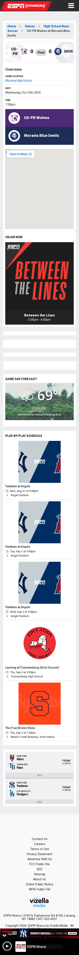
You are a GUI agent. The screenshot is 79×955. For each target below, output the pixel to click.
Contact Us (39, 839)
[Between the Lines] (39, 276)
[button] (71, 5)
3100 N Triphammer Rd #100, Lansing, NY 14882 (49, 917)
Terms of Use (39, 849)
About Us (39, 879)
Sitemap (39, 874)
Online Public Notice (39, 884)
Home (11, 26)
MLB (39, 775)
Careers (39, 844)
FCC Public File (39, 864)
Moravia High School (18, 80)
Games (30, 26)
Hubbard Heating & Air (48, 414)
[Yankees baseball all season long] (39, 933)
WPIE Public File (39, 889)
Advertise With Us (39, 859)
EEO (39, 869)
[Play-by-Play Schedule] (39, 462)
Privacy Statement (39, 854)
